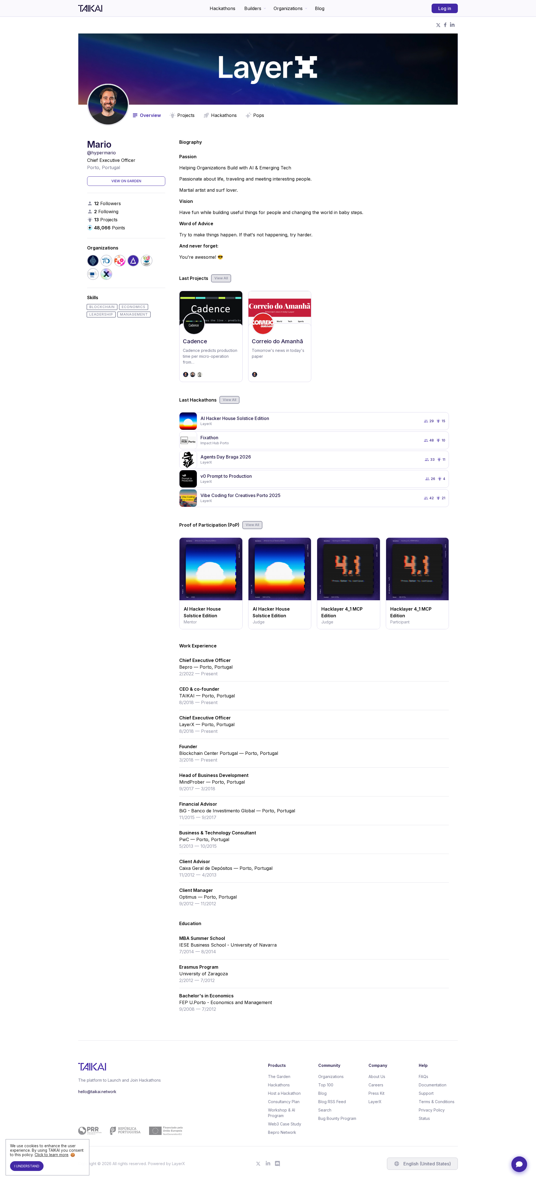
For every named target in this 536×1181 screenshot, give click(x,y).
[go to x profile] (258, 1163)
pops (258, 115)
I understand (26, 1166)
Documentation (432, 1084)
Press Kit (376, 1093)
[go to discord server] (278, 1163)
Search (324, 1110)
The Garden (279, 1076)
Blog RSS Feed (332, 1101)
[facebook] (445, 25)
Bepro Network (282, 1132)
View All (221, 278)
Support (426, 1093)
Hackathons (222, 8)
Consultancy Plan (284, 1101)
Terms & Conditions (436, 1101)
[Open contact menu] (519, 1164)
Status (424, 1118)
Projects (186, 115)
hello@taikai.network (97, 1091)
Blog (319, 8)
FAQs (423, 1076)
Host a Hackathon (284, 1093)
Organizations (288, 8)
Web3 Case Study (284, 1124)
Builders (252, 8)
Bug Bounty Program (337, 1118)
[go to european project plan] (130, 1130)
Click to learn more (51, 1155)
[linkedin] (452, 25)
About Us (376, 1076)
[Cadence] (211, 336)
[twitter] (438, 25)
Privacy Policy (432, 1110)
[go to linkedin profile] (268, 1163)
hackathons (224, 115)
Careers (375, 1084)
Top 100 (325, 1084)
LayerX (375, 1101)
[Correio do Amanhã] (280, 336)
